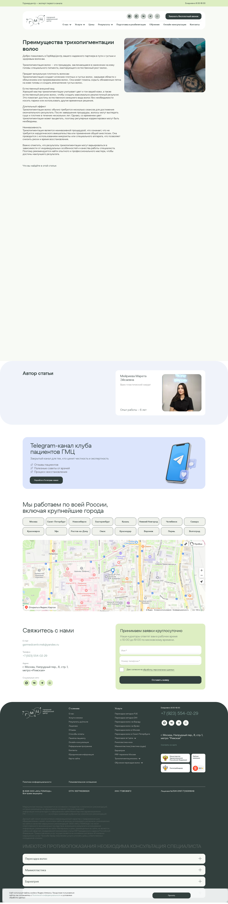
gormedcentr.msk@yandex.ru (41, 644)
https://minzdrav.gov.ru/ (36, 814)
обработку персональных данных (158, 669)
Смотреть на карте (169, 745)
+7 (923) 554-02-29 (35, 655)
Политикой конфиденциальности (46, 895)
